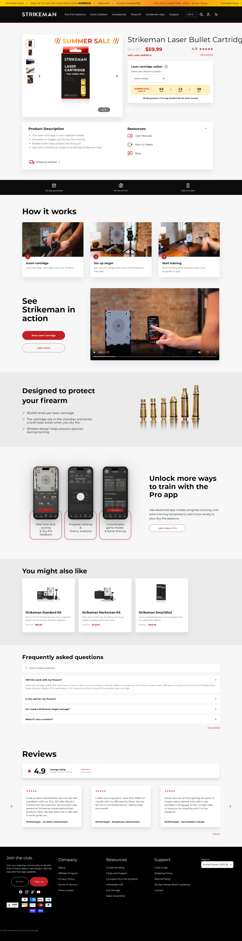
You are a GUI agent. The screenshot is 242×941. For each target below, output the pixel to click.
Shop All (136, 14)
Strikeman (12, 930)
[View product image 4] (30, 70)
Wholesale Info (114, 884)
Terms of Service (67, 884)
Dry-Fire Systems (75, 14)
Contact (159, 890)
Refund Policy (162, 879)
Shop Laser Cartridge (44, 335)
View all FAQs (213, 727)
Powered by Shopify (29, 930)
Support (174, 14)
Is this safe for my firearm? (121, 698)
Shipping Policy (163, 873)
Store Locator (66, 890)
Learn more (43, 347)
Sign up (39, 881)
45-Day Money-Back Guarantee (172, 884)
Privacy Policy (66, 879)
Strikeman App (155, 14)
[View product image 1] (30, 44)
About (61, 867)
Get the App (113, 890)
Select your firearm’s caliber (146, 71)
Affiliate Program (68, 873)
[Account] (208, 14)
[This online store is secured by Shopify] (12, 905)
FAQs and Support (116, 873)
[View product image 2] (30, 53)
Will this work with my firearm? (121, 679)
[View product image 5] (30, 79)
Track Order (161, 867)
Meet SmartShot (115, 895)
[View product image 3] (30, 61)
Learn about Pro (167, 528)
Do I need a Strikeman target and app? (121, 709)
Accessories (119, 14)
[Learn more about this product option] (166, 67)
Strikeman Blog (115, 867)
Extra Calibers (98, 14)
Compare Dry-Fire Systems (122, 879)
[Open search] (201, 14)
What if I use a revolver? (121, 719)
